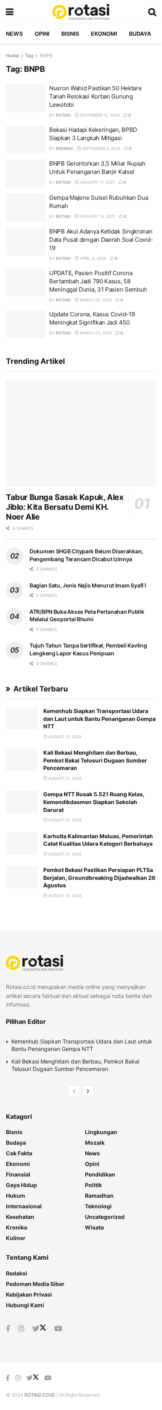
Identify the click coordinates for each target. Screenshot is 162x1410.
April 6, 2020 (92, 258)
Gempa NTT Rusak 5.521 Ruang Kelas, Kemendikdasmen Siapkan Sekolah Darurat (93, 802)
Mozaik (95, 1142)
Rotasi (63, 115)
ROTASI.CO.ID (40, 1395)
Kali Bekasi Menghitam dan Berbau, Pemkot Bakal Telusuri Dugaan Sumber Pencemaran (95, 760)
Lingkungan (101, 1132)
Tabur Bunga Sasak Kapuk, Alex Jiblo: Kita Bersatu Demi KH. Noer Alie (64, 507)
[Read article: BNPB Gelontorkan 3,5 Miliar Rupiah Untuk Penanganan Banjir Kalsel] (25, 173)
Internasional (24, 1206)
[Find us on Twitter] (39, 1328)
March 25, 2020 (95, 299)
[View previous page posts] (74, 1090)
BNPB (46, 55)
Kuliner (16, 1238)
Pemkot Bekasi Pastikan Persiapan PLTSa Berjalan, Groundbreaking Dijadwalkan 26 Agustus (99, 877)
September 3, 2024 (100, 148)
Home (12, 55)
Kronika (16, 1227)
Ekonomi (104, 33)
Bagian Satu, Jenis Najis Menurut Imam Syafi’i (87, 585)
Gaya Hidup (21, 1185)
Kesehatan (20, 1216)
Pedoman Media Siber (35, 1283)
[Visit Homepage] (80, 12)
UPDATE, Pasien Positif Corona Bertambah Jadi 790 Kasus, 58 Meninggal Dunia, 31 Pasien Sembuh (98, 281)
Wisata (94, 1227)
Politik (93, 1185)
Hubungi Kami (25, 1305)
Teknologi (98, 1206)
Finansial (18, 1174)
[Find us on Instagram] (21, 1328)
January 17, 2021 (97, 182)
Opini (42, 33)
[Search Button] (152, 12)
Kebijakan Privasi (29, 1294)
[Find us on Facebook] (8, 1328)
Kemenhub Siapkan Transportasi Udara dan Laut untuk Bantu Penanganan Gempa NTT (99, 719)
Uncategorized (105, 1216)
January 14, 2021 (97, 216)
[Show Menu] (9, 12)
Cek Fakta (19, 1153)
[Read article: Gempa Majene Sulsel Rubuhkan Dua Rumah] (25, 207)
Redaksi (64, 148)
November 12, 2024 (99, 115)
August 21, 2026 (64, 736)
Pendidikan (100, 1174)
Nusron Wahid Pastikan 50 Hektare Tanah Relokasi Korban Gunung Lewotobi (95, 96)
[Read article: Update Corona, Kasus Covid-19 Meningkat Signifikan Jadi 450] (25, 324)
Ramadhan (99, 1195)
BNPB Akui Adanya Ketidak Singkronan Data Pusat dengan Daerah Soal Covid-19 (101, 240)
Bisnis (70, 33)
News (14, 33)
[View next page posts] (88, 1090)
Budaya (140, 33)
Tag (29, 55)
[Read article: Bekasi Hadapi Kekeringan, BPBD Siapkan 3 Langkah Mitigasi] (25, 140)
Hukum (15, 1195)
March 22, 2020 (95, 332)
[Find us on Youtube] (58, 1328)
